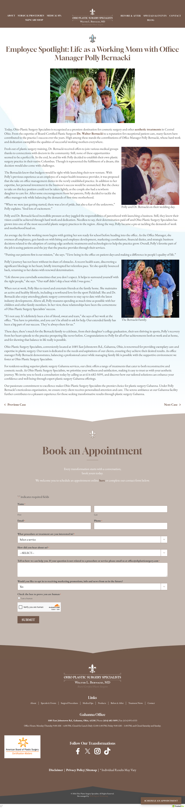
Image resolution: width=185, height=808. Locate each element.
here (102, 480)
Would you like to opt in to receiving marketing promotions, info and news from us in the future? (70, 581)
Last (96, 514)
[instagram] (97, 751)
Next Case (170, 404)
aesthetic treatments (148, 129)
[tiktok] (107, 751)
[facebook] (77, 751)
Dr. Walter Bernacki (90, 133)
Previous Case (17, 404)
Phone (98, 520)
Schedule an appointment (161, 800)
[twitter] (87, 751)
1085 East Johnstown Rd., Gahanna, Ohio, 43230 (71, 720)
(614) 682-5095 (110, 720)
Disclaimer (56, 770)
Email (21, 520)
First (19, 514)
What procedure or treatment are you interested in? (46, 534)
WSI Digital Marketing (98, 796)
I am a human (27, 598)
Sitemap (91, 770)
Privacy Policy (75, 770)
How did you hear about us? (33, 547)
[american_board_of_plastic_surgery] (22, 737)
